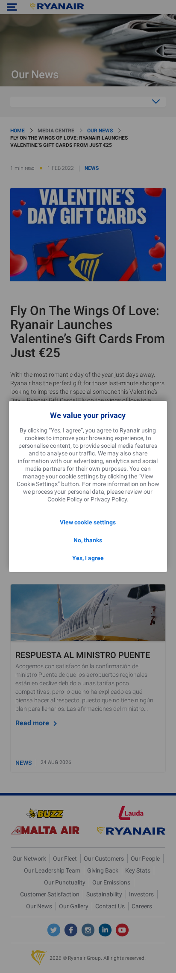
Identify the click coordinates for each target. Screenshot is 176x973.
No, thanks (87, 540)
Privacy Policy (109, 499)
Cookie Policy (64, 499)
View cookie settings (88, 522)
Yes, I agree (88, 558)
